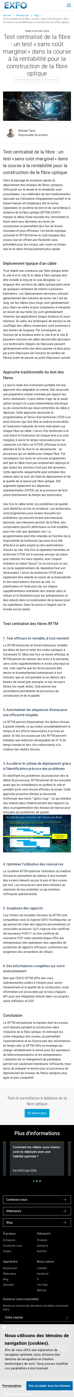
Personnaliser (11, 1385)
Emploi (7, 1251)
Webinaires (9, 1273)
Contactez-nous (12, 1245)
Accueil (7, 15)
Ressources (22, 15)
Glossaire (8, 1284)
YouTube (42, 1284)
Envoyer (67, 1317)
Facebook (43, 1273)
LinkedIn (42, 1268)
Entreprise (9, 1240)
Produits (42, 1240)
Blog (36, 15)
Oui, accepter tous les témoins (49, 1385)
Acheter (42, 1251)
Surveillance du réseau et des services (37, 79)
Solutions (42, 1245)
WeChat (41, 1290)
